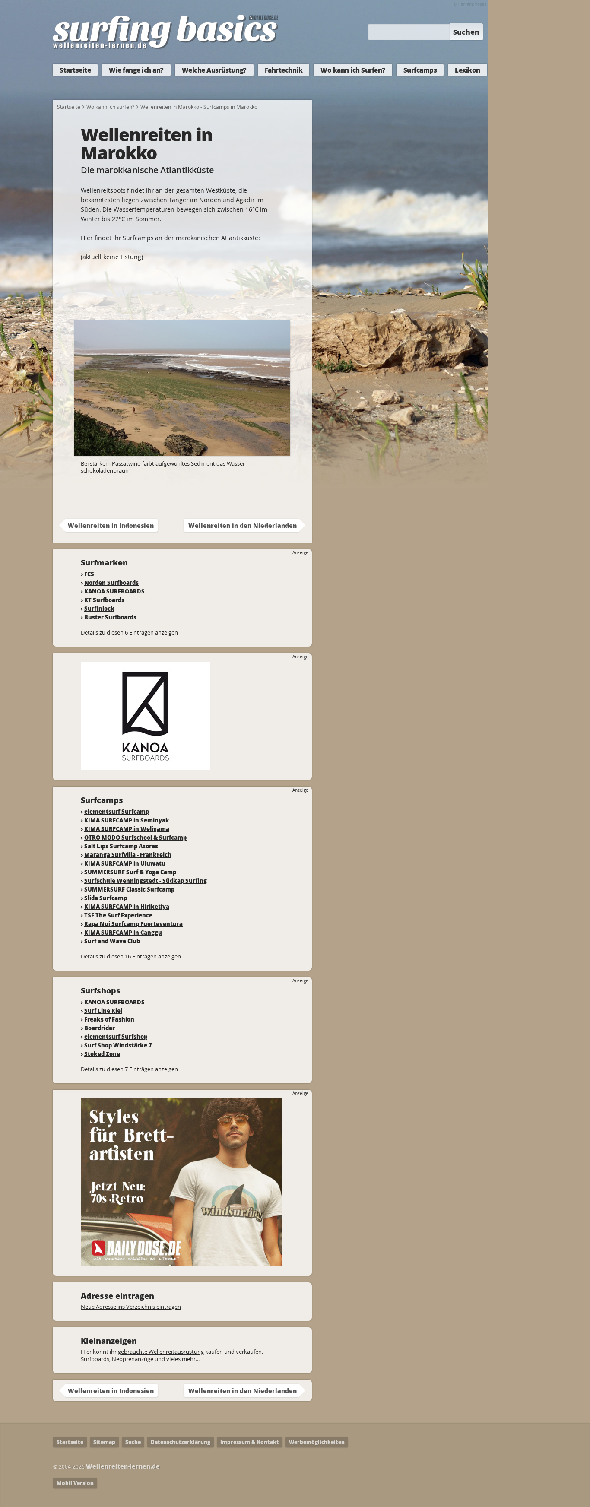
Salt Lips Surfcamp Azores (121, 846)
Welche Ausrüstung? (214, 70)
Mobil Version (75, 1483)
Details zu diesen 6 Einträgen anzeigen (129, 632)
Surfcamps (420, 70)
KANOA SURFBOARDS (114, 591)
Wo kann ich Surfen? (352, 70)
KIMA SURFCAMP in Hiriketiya (126, 906)
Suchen (466, 32)
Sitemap (104, 1442)
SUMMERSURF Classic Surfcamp (129, 889)
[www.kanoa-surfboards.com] (145, 765)
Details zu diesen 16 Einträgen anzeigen (131, 956)
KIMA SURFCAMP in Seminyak (126, 820)
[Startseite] (165, 47)
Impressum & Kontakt (249, 1442)
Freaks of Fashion (109, 1019)
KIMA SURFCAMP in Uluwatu (124, 863)
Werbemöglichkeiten (317, 1442)
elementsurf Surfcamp (116, 811)
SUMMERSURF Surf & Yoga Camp (130, 872)
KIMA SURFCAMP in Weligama (126, 829)
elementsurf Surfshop (115, 1036)
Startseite (75, 70)
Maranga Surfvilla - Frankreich (127, 854)
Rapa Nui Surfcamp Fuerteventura (133, 924)
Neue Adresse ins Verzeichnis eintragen (131, 1306)
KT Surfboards (104, 600)
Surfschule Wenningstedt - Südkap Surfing (145, 880)
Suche (133, 1442)
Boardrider (99, 1028)
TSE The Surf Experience (118, 915)
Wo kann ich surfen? (110, 106)
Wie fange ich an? (136, 70)
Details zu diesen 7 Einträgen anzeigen (129, 1069)
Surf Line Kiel (103, 1010)
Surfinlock (99, 608)
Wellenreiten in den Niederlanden (242, 525)
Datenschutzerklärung (180, 1442)
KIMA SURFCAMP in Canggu (123, 932)
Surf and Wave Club (112, 941)
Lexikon (467, 70)
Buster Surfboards (110, 617)
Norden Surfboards (111, 582)
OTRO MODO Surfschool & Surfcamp (135, 837)
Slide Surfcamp (105, 898)
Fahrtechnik (284, 70)
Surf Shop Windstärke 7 (118, 1045)
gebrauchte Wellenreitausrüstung (161, 1351)
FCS (89, 574)
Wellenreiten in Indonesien (111, 525)
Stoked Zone (102, 1054)
